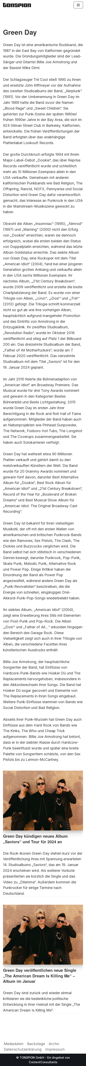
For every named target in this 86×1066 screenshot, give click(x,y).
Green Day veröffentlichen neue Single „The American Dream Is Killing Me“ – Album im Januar (39, 975)
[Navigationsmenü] (78, 5)
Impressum (55, 1049)
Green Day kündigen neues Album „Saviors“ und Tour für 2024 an (35, 838)
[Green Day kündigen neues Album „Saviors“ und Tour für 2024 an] (43, 800)
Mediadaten (14, 1044)
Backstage (36, 1044)
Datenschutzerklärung (23, 1049)
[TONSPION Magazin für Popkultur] (17, 5)
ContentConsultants (43, 1062)
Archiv (54, 1044)
